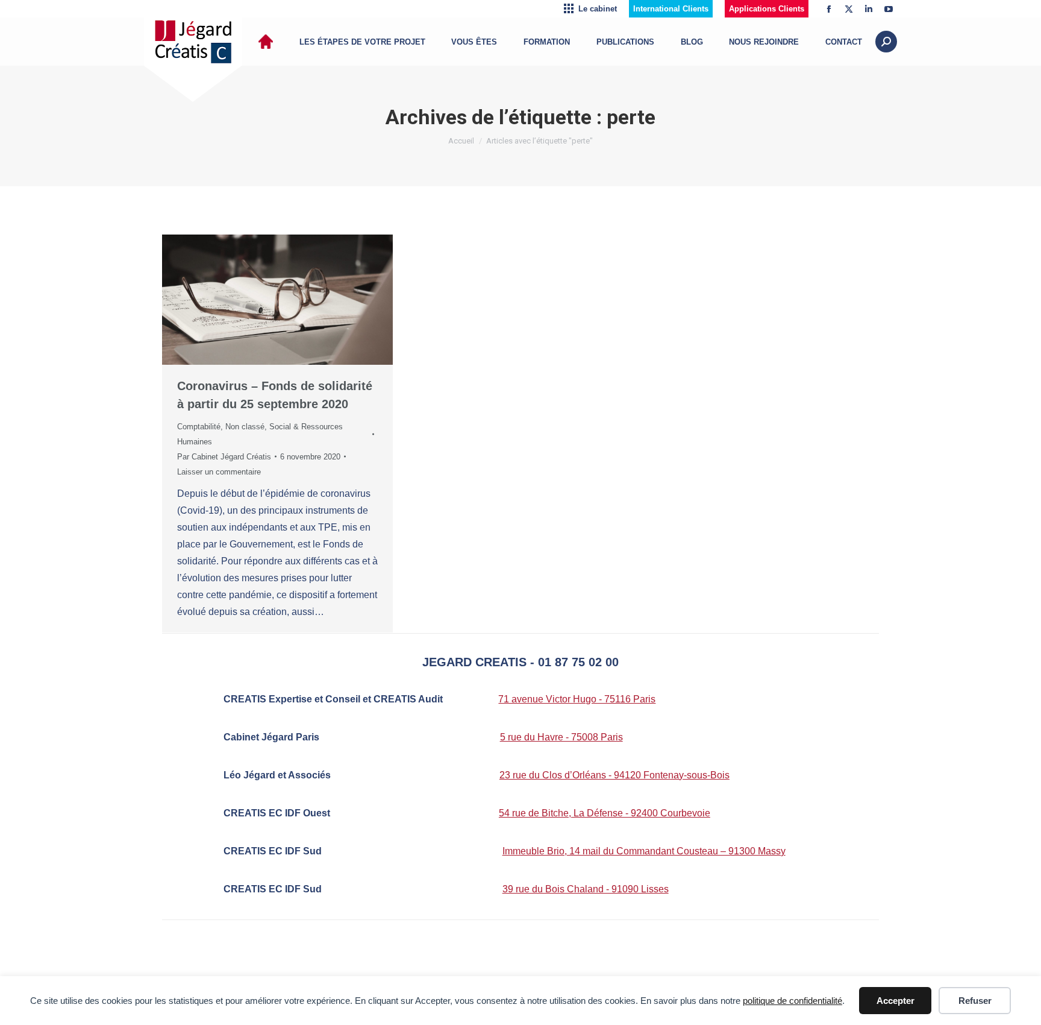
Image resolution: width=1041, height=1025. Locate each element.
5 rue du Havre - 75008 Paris (561, 737)
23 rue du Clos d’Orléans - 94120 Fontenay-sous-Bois (614, 775)
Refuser (975, 1000)
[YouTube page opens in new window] (888, 9)
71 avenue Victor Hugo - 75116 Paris (576, 699)
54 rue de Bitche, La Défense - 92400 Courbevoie (604, 813)
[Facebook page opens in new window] (829, 9)
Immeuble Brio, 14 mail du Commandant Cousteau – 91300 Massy (644, 851)
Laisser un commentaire (219, 471)
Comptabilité (198, 426)
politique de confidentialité (792, 1000)
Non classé (244, 426)
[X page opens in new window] (848, 9)
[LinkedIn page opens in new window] (868, 9)
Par (224, 456)
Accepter (895, 1000)
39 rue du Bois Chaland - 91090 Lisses (585, 889)
